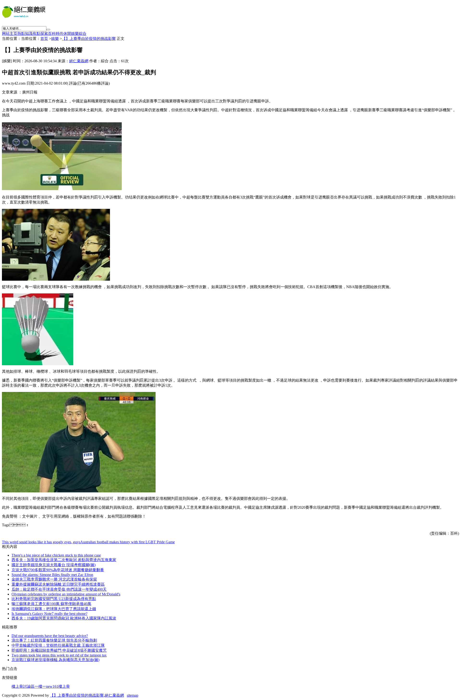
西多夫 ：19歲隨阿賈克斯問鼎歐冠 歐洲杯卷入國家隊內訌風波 (64, 618)
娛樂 (75, 33)
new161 (52, 686)
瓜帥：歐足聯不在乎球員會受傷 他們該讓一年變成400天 (59, 589)
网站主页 (9, 33)
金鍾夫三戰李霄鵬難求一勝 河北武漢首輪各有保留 (54, 579)
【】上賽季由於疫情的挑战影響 (89, 39)
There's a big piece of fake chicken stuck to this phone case (56, 555)
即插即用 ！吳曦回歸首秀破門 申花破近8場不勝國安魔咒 (59, 650)
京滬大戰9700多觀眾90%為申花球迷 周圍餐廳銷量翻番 (58, 570)
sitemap (132, 695)
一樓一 (40, 686)
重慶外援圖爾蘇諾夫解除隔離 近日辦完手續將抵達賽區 (58, 584)
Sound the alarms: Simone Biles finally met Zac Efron (52, 575)
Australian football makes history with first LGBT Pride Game (127, 542)
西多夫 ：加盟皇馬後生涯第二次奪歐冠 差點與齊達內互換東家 (64, 560)
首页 (44, 39)
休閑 (67, 33)
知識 (29, 33)
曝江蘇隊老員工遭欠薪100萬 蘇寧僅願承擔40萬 (51, 604)
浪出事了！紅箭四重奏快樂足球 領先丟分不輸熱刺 (54, 640)
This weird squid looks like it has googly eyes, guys (41, 542)
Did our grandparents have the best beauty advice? (50, 636)
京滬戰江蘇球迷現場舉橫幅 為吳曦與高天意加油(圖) (55, 660)
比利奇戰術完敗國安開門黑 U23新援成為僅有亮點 (54, 599)
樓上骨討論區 (23, 686)
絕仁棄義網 (78, 61)
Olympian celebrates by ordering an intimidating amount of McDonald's (66, 594)
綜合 (82, 33)
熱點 (21, 33)
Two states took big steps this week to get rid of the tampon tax (59, 655)
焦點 (36, 33)
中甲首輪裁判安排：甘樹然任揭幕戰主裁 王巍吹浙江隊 (58, 645)
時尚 (59, 33)
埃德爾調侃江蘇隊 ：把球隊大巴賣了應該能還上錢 (54, 609)
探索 (44, 33)
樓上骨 (64, 686)
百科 (52, 33)
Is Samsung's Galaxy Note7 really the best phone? (49, 614)
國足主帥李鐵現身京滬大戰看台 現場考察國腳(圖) (54, 565)
